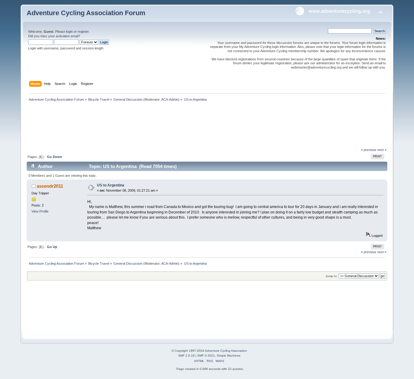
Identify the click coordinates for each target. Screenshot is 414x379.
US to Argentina (110, 185)
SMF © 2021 (206, 355)
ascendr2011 (50, 186)
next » (381, 150)
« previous (368, 150)
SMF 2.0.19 (186, 355)
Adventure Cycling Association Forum (86, 13)
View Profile (40, 211)
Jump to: (332, 276)
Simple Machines (228, 355)
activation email (67, 36)
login (69, 31)
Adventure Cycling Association (226, 350)
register (83, 31)
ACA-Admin (169, 99)
